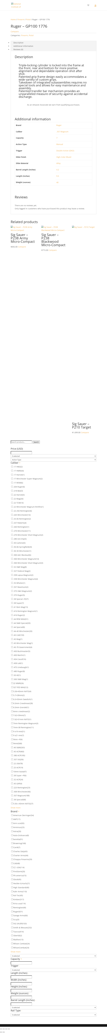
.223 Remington (21, 787)
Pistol (28, 19)
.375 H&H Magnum (22, 591)
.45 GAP (17, 783)
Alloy (58, 163)
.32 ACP (18, 779)
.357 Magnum (62, 131)
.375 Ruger (19, 595)
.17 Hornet (19, 475)
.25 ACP (18, 767)
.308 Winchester (22, 791)
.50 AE (17, 675)
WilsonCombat (21, 947)
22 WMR (18, 683)
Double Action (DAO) (65, 150)
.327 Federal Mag (21, 571)
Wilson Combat (21, 943)
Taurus (18, 931)
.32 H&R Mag (20, 567)
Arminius (18, 827)
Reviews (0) (18, 49)
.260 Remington (21, 527)
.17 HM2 (18, 466)
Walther (18, 939)
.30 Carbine (19, 543)
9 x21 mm (18, 735)
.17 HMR (18, 470)
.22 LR (18, 763)
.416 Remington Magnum (25, 611)
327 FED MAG (20, 687)
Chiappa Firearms (22, 859)
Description (18, 42)
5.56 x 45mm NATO (23, 803)
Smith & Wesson (22, 927)
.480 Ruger (19, 671)
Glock (17, 879)
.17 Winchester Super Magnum (28, 478)
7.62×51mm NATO (22, 719)
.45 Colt (18, 635)
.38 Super (18, 603)
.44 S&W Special (21, 623)
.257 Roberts (19, 523)
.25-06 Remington (22, 519)
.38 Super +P (19, 775)
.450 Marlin (19, 655)
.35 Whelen (19, 583)
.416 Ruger (19, 615)
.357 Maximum (20, 587)
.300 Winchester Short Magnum (28, 563)
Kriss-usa (19, 903)
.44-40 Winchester (22, 631)
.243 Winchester (22, 515)
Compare (15, 31)
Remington (19, 907)
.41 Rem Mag (20, 607)
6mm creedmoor (21, 711)
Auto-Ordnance (21, 835)
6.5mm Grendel (21, 707)
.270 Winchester (22, 531)
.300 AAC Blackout (22, 555)
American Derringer (23, 815)
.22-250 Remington (22, 511)
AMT (16, 819)
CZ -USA (18, 867)
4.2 (57, 169)
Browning (19, 843)
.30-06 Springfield (22, 547)
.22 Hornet (19, 495)
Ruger (59, 125)
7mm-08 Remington (23, 727)
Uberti (17, 935)
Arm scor (18, 823)
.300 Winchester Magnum (26, 559)
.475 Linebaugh (21, 667)
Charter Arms (20, 855)
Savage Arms (20, 915)
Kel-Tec (18, 895)
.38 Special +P (20, 599)
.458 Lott (18, 663)
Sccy (16, 919)
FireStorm (19, 871)
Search (36, 442)
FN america (19, 875)
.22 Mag (18, 498)
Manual (59, 144)
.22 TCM (18, 503)
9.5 (57, 176)
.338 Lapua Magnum (23, 575)
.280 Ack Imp (19, 539)
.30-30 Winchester (22, 551)
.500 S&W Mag (20, 679)
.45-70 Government (22, 647)
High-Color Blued (63, 157)
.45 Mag (17, 639)
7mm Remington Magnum (25, 723)
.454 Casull (19, 659)
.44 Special (19, 627)
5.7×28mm (19, 695)
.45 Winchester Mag (23, 643)
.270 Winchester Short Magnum (28, 535)
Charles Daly (20, 851)
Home (13, 19)
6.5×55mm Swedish (22, 699)
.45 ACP (18, 751)
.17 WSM (18, 482)
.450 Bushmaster (21, 651)
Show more (15, 807)
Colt (16, 863)
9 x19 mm (19, 731)
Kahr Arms (20, 891)
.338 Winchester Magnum (25, 579)
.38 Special (19, 799)
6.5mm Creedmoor (23, 703)
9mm (17, 743)
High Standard (21, 887)
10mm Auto (19, 771)
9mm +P (17, 739)
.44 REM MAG (20, 619)
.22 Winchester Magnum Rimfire (28, 507)
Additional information (23, 46)
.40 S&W (19, 747)
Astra (17, 831)
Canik (16, 847)
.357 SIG (18, 759)
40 (57, 182)
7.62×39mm (19, 715)
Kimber (18, 899)
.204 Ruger (19, 487)
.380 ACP (19, 755)
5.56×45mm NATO (22, 691)
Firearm (20, 19)
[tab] (53, 42)
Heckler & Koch (21, 883)
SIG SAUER (20, 923)
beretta (18, 839)
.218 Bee (18, 491)
